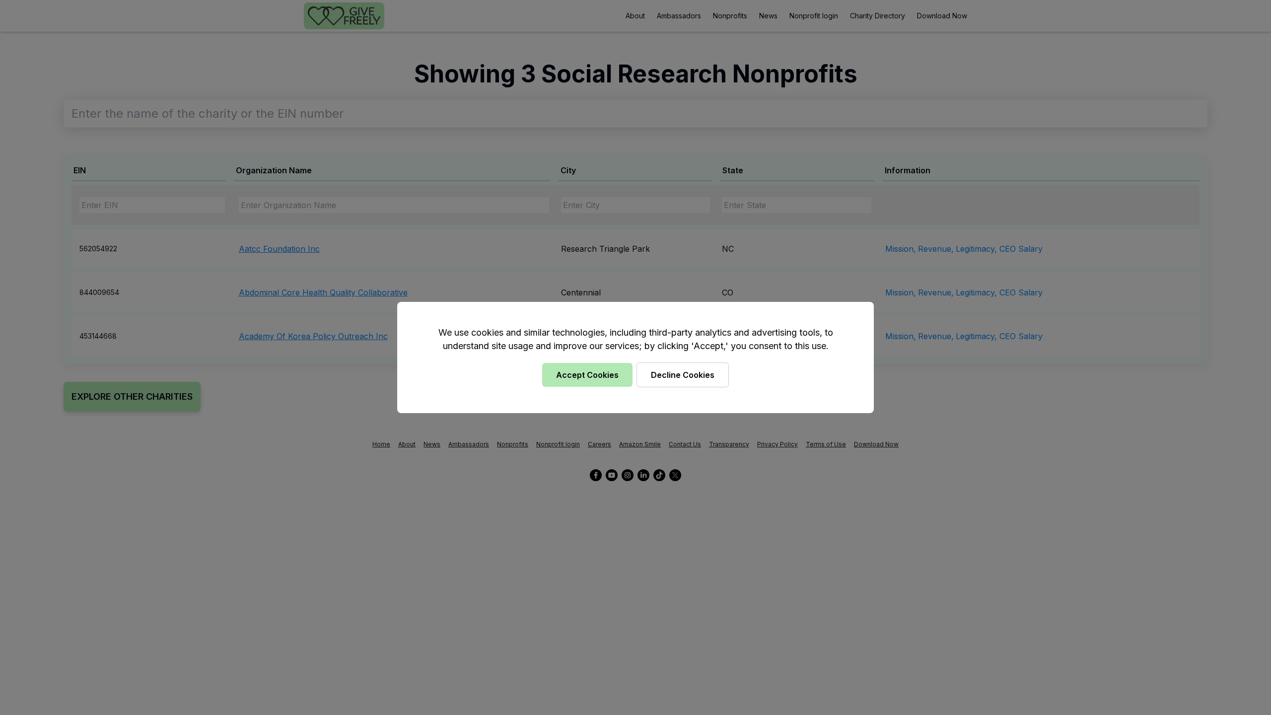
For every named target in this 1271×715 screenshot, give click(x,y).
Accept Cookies (587, 375)
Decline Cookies (682, 375)
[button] (635, 357)
